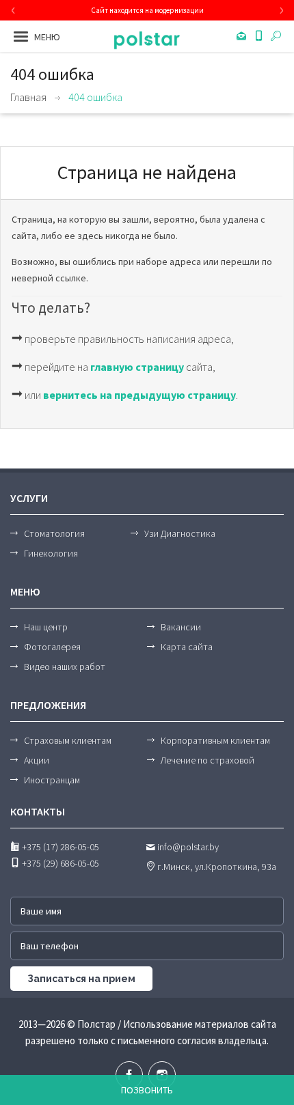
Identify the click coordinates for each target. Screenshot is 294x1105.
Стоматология (54, 533)
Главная (28, 97)
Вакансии (181, 627)
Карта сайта (187, 647)
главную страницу (137, 367)
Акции (36, 760)
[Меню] (20, 37)
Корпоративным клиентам (215, 740)
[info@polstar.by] (242, 37)
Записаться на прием (81, 978)
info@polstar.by (187, 847)
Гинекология (51, 553)
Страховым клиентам (67, 740)
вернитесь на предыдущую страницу (139, 395)
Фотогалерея (52, 647)
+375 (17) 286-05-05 (59, 847)
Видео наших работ (64, 666)
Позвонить (147, 1090)
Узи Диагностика (179, 533)
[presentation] (13, 10)
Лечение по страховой (207, 760)
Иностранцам (52, 780)
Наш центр (46, 627)
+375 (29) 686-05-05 (59, 863)
